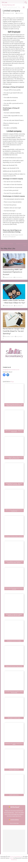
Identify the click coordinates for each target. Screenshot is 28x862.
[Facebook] (4, 374)
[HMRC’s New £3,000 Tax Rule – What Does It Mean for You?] (14, 291)
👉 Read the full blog (14, 819)
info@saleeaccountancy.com (11, 369)
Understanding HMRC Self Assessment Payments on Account (12, 272)
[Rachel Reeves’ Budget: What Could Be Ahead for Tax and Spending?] (14, 320)
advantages (8, 235)
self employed (11, 236)
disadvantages (14, 235)
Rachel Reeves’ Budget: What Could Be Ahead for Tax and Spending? (13, 331)
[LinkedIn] (7, 374)
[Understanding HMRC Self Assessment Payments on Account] (14, 260)
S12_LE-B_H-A (18, 277)
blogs (12, 381)
